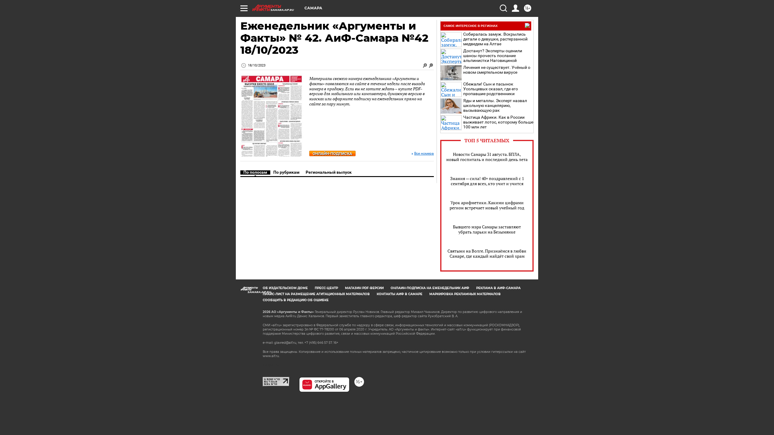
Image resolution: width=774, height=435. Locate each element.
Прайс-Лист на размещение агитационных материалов (316, 294)
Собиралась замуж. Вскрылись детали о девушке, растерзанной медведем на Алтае (495, 39)
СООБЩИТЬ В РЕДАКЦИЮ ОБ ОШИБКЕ (296, 300)
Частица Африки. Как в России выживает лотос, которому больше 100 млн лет (498, 122)
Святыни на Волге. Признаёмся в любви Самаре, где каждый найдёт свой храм (486, 253)
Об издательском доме (285, 288)
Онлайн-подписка (332, 153)
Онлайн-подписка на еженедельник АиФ (430, 288)
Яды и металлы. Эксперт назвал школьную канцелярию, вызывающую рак (495, 105)
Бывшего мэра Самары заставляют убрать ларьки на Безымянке (487, 229)
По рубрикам (286, 172)
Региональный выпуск (329, 172)
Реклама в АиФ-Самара (498, 288)
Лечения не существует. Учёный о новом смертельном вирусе (496, 70)
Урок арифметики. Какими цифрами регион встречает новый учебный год (487, 205)
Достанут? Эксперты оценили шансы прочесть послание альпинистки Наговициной (492, 55)
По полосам (255, 172)
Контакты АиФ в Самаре (399, 294)
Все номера (424, 154)
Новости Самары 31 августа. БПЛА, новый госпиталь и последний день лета (487, 157)
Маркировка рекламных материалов (465, 294)
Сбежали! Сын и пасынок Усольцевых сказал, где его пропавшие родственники (490, 89)
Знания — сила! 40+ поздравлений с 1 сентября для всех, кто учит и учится (487, 181)
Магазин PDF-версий (364, 288)
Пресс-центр (326, 288)
